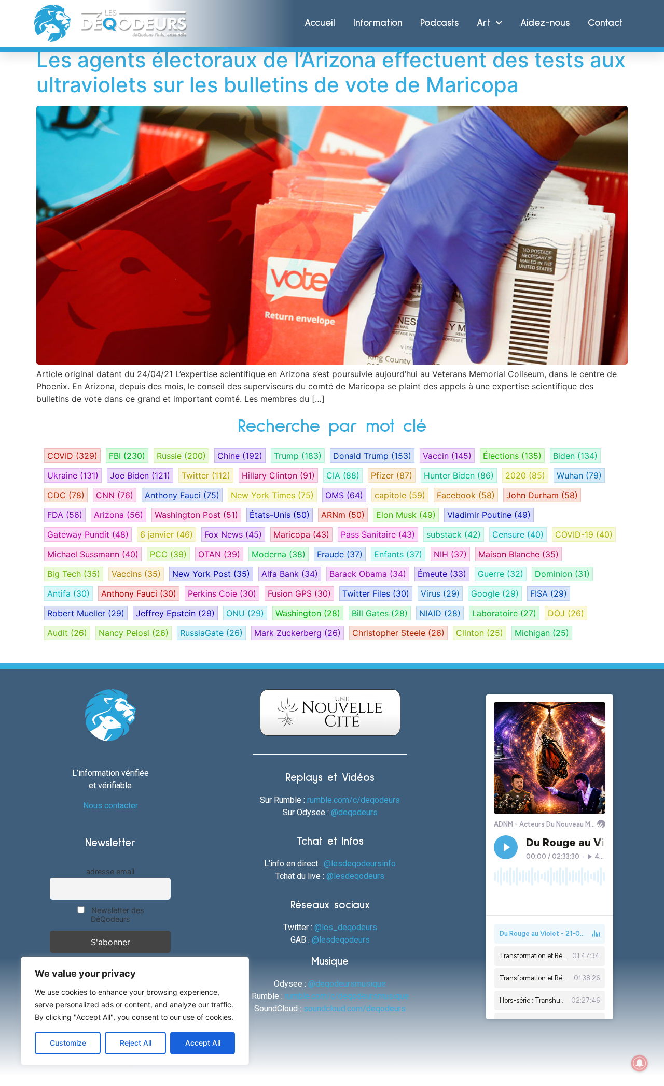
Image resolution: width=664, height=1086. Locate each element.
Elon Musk (406, 515)
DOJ (566, 613)
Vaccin (447, 456)
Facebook (466, 495)
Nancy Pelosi (134, 633)
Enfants (398, 554)
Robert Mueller (86, 613)
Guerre (500, 574)
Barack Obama (367, 574)
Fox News (233, 534)
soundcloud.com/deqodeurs (354, 1008)
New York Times (272, 495)
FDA (64, 515)
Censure (518, 534)
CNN (114, 495)
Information (377, 23)
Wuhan (579, 475)
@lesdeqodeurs (355, 876)
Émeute (442, 574)
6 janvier (166, 534)
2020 (525, 475)
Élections (512, 456)
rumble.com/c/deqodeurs (353, 800)
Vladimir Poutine (489, 515)
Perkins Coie (222, 593)
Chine (239, 456)
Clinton (479, 633)
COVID (72, 456)
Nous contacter (110, 805)
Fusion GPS (299, 593)
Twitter (206, 475)
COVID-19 (584, 534)
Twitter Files (375, 593)
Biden (575, 456)
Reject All (135, 1042)
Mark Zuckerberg (297, 633)
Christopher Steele (398, 633)
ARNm (343, 515)
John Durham (542, 495)
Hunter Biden (459, 475)
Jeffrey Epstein (175, 613)
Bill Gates (380, 613)
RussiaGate (211, 633)
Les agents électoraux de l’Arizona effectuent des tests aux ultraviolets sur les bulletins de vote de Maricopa (331, 72)
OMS (344, 495)
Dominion (562, 574)
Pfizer (391, 475)
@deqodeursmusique (347, 984)
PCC (168, 554)
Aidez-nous (545, 23)
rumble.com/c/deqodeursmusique (347, 996)
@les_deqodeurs (345, 927)
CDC (66, 495)
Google (495, 593)
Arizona (118, 515)
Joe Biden (140, 475)
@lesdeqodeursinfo (360, 863)
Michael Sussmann (93, 554)
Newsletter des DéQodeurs (116, 914)
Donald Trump (372, 456)
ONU (245, 613)
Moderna (279, 554)
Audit (67, 633)
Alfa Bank (289, 574)
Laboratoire (504, 613)
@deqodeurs (354, 812)
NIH (450, 554)
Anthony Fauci (182, 495)
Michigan (542, 633)
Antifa (68, 593)
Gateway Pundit (88, 534)
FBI (127, 456)
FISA (548, 593)
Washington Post (196, 515)
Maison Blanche (518, 554)
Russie (181, 456)
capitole (400, 495)
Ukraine (73, 475)
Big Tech (73, 574)
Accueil (320, 23)
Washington (307, 613)
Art (484, 23)
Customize (68, 1042)
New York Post (211, 574)
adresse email (110, 871)
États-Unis (280, 515)
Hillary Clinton (278, 475)
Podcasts (439, 23)
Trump (298, 456)
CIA (342, 475)
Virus (440, 593)
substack (453, 534)
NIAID (440, 613)
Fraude (340, 554)
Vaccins (136, 574)
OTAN (219, 554)
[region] (135, 1011)
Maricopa (301, 534)
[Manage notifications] (639, 1063)
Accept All (202, 1042)
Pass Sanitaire (378, 534)
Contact (605, 23)
